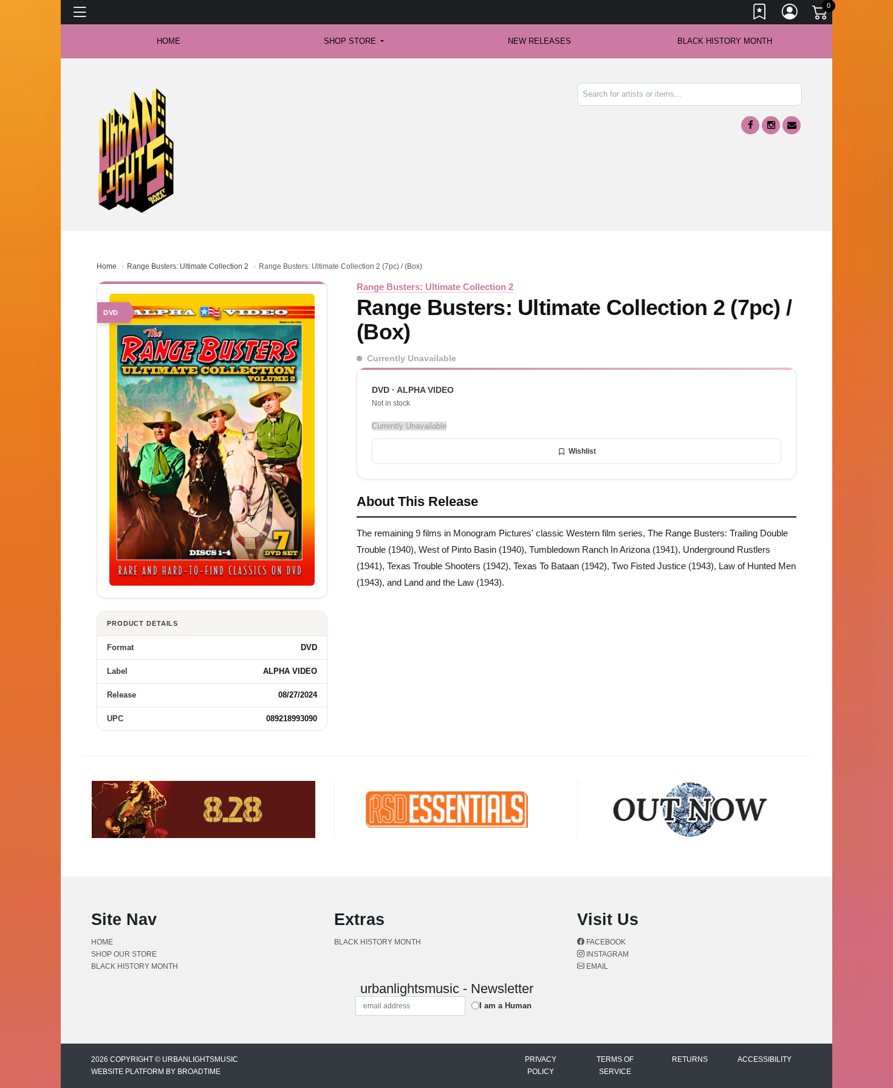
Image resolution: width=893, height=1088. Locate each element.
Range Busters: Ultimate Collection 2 (187, 266)
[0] (820, 15)
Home (107, 266)
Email (596, 966)
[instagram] (771, 125)
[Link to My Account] (790, 14)
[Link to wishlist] (759, 14)
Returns (690, 1059)
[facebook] (750, 125)
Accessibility (764, 1059)
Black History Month (724, 41)
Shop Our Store (124, 954)
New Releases (539, 41)
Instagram (606, 954)
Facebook (605, 942)
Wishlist (582, 451)
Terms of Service (615, 1065)
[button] (354, 41)
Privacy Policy (540, 1065)
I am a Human (505, 1005)
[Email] (791, 125)
